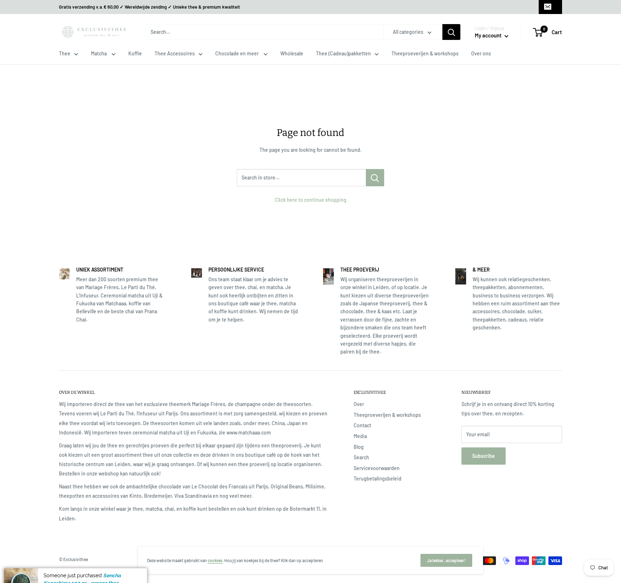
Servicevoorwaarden (377, 468)
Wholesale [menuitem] (291, 53)
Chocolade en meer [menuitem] (237, 53)
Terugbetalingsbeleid (377, 478)
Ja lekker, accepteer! (446, 560)
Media (360, 436)
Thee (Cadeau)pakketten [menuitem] (343, 53)
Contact (362, 425)
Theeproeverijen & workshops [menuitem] (425, 53)
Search (361, 457)
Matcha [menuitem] (99, 53)
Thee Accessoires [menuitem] (175, 53)
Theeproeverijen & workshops (387, 415)
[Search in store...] (375, 177)
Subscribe (483, 456)
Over (359, 404)
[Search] (451, 32)
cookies (215, 560)
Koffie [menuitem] (135, 53)
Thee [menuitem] (64, 53)
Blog (359, 447)
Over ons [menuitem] (481, 53)
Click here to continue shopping (310, 200)
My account (489, 35)
